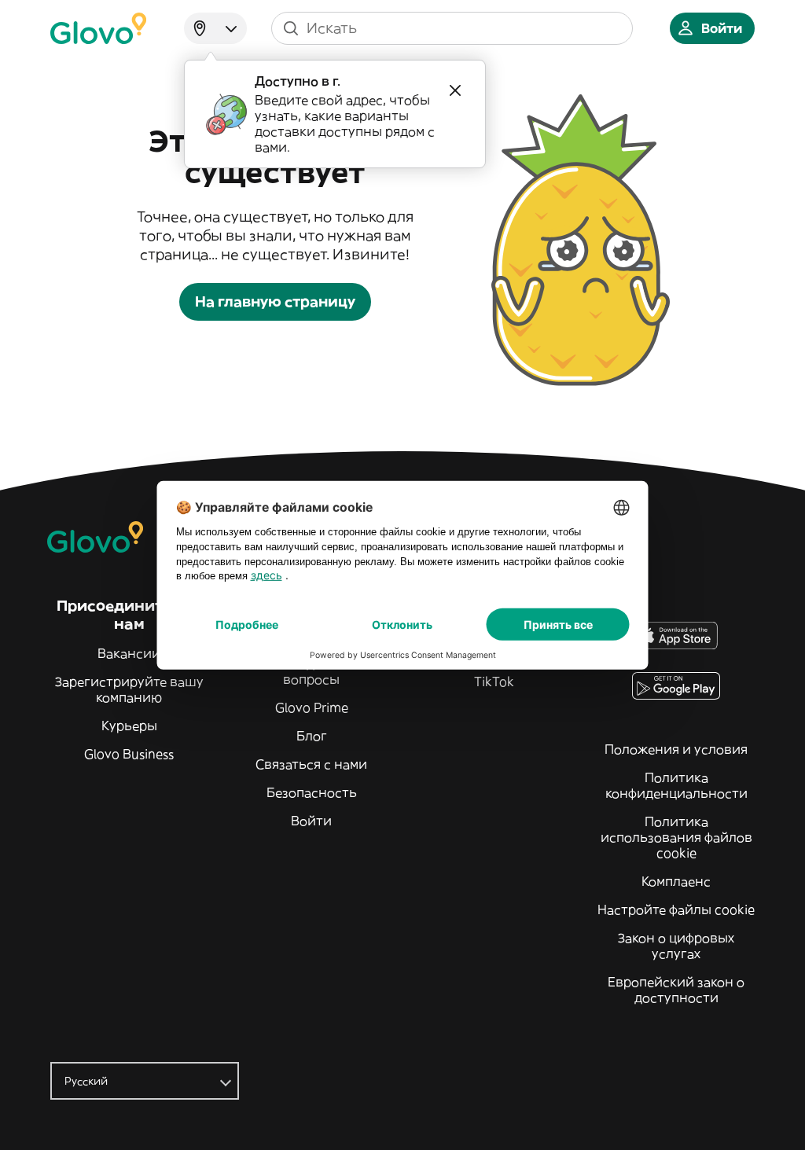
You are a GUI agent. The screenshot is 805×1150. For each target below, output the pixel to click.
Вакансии (128, 653)
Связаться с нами (311, 764)
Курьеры (129, 725)
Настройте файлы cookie (676, 909)
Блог (311, 736)
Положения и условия (676, 749)
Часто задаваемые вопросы (311, 671)
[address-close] (455, 90)
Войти (311, 821)
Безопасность (311, 792)
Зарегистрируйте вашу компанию (129, 689)
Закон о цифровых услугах (676, 945)
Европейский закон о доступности (676, 989)
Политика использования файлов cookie (676, 837)
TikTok (494, 681)
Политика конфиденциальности (676, 785)
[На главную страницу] (98, 28)
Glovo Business (129, 754)
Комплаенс (676, 881)
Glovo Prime (311, 707)
